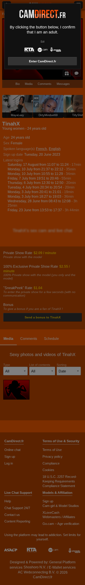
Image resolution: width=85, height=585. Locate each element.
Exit (42, 41)
